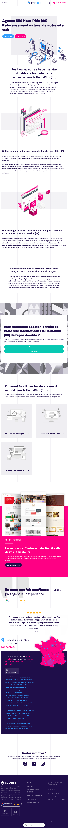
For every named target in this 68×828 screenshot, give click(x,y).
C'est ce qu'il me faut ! (10, 437)
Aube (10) (7, 695)
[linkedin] (34, 761)
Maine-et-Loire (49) (10, 715)
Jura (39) (7, 710)
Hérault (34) (23, 682)
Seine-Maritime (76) (10, 692)
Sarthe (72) (16, 723)
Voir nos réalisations (13, 565)
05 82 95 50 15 (20, 36)
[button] (26, 825)
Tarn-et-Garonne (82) (26, 677)
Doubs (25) (8, 703)
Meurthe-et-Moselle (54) (12, 718)
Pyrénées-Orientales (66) (23, 721)
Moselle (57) (24, 718)
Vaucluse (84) (9, 726)
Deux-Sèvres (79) (18, 700)
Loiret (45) (8, 713)
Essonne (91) (8, 677)
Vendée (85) (17, 726)
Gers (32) (16, 682)
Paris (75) (31, 718)
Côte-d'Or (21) (9, 687)
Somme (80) (24, 723)
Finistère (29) (24, 703)
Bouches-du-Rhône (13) (19, 684)
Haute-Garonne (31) (24, 674)
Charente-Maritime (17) (21, 697)
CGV (28, 818)
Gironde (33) (24, 687)
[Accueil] (34, 2)
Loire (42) (14, 710)
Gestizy (44, 818)
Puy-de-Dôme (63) (10, 721)
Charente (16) (9, 697)
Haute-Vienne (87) (10, 705)
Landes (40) (8, 684)
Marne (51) (21, 715)
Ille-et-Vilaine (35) (10, 708)
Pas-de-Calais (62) (17, 690)
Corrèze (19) (8, 700)
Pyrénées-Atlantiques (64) (19, 679)
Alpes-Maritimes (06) (23, 692)
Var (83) (31, 723)
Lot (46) (15, 713)
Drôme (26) (16, 703)
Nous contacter (34, 347)
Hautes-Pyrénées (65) (23, 705)
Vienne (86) (25, 726)
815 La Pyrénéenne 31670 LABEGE (55, 781)
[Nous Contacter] (49, 3)
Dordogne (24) (28, 700)
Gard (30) (17, 687)
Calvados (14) (24, 695)
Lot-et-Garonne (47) (24, 713)
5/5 (9, 601)
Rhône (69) (8, 723)
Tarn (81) (16, 677)
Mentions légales (19, 818)
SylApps (51, 818)
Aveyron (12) (8, 682)
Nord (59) (7, 690)
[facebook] (25, 761)
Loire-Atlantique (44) (24, 710)
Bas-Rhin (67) (15, 695)
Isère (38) (31, 708)
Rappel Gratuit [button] (8, 36)
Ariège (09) (31, 679)
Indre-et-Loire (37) (22, 708)
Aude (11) (7, 679)
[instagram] (43, 761)
